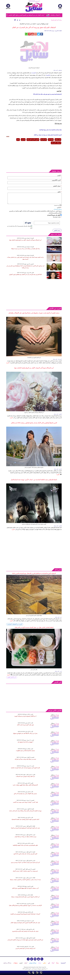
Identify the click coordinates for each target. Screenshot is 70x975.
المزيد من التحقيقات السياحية (14, 624)
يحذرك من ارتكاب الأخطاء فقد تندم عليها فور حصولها (25, 733)
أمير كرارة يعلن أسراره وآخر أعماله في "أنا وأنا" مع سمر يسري (25, 862)
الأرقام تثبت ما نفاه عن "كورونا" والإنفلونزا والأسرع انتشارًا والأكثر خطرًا (25, 905)
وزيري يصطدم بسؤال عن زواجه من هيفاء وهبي (25, 836)
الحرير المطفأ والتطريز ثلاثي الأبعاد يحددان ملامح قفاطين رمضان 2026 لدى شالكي (34, 423)
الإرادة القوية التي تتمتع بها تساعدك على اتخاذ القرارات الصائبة (25, 767)
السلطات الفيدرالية (56, 142)
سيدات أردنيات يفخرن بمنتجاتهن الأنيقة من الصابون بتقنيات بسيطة (25, 879)
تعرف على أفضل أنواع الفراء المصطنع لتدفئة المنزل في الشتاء (25, 828)
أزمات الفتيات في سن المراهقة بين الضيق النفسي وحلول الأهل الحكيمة (33, 15)
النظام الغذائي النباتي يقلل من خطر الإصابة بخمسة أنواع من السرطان (34, 627)
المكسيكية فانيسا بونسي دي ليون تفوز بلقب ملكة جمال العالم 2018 (47, 94)
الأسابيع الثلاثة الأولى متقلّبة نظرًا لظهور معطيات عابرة (25, 785)
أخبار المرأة (43, 139)
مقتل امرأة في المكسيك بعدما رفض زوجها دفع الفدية (50, 129)
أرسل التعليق (57, 230)
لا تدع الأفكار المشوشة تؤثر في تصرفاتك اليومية (25, 716)
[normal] (17, 20)
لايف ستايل (58, 139)
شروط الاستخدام (58, 209)
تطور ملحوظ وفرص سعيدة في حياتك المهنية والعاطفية (25, 845)
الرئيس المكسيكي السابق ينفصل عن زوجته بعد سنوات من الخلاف (48, 134)
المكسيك (48, 75)
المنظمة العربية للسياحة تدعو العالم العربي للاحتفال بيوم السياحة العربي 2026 (34, 573)
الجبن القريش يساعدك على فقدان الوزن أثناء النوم (25, 853)
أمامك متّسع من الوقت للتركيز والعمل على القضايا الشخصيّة (25, 819)
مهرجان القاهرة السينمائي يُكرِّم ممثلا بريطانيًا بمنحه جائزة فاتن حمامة (25, 810)
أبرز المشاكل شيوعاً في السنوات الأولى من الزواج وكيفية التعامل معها (25, 240)
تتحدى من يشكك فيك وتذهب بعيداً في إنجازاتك (25, 759)
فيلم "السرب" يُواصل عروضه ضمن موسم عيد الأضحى (25, 802)
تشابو (18, 139)
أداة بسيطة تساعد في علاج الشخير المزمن (25, 948)
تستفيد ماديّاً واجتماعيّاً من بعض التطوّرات (25, 750)
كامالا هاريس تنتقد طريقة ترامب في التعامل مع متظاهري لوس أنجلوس (25, 274)
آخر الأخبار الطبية (11, 677)
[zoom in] (15, 20)
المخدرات (33, 72)
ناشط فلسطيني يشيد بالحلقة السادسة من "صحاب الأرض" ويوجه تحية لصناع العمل (34, 479)
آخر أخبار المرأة (54, 20)
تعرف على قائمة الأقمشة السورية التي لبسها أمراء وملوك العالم (25, 922)
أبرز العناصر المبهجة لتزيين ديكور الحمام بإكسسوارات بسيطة (25, 896)
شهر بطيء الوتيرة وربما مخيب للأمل (25, 724)
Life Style (50, 139)
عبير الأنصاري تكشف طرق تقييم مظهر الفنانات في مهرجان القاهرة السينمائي (25, 939)
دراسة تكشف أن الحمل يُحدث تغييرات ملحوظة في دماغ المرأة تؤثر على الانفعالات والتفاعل (33, 313)
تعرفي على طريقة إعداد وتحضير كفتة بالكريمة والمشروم (25, 931)
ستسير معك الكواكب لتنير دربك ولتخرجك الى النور (25, 793)
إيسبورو (23, 139)
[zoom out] (19, 20)
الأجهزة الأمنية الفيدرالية (33, 139)
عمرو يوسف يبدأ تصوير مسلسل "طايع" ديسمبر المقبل (25, 871)
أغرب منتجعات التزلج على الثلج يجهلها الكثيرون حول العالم (25, 888)
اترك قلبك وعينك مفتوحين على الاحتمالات (25, 776)
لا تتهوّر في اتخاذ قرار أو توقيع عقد (25, 742)
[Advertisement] (34, 157)
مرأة (61, 20)
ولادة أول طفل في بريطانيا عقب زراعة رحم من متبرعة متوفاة (25, 248)
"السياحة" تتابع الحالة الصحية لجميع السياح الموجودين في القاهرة (25, 914)
